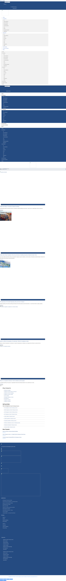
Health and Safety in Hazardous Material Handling (9, 206)
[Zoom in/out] (1, 579)
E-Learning (4, 18)
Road (4, 28)
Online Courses (5, 563)
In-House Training (5, 566)
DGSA (5, 71)
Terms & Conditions (5, 526)
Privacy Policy (5, 534)
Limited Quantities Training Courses (10, 418)
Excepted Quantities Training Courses (10, 420)
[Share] (8, 579)
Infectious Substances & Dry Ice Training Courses (12, 422)
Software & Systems (7, 401)
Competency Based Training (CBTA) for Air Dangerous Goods (12, 437)
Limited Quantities (6, 25)
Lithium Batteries (6, 21)
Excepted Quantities (6, 64)
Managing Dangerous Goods (8, 397)
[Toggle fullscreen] (4, 579)
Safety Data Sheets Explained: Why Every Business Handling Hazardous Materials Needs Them (18, 254)
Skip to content (2, 0)
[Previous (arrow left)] (1, 580)
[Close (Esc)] (11, 579)
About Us (4, 523)
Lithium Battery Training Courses (9, 416)
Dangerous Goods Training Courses (8, 551)
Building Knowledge (7, 390)
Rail (4, 42)
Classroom (4, 32)
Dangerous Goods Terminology (7, 557)
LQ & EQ (5, 38)
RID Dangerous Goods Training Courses (10, 414)
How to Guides (6, 395)
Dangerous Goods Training (8, 394)
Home (4, 17)
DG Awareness (6, 24)
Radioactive (5, 31)
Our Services (4, 81)
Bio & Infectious (6, 57)
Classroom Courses (6, 554)
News (4, 49)
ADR (4, 45)
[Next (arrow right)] (4, 580)
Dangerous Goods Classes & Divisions (10, 391)
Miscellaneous (6, 398)
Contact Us (4, 531)
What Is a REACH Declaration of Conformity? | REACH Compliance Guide (14, 341)
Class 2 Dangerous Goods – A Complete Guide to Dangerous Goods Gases (14, 434)
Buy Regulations (5, 558)
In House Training (5, 48)
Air (4, 34)
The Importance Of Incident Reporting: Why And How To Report (12, 301)
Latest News (5, 570)
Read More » (1, 259)
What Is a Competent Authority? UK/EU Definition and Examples (12, 380)
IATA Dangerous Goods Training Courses (10, 407)
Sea (4, 41)
